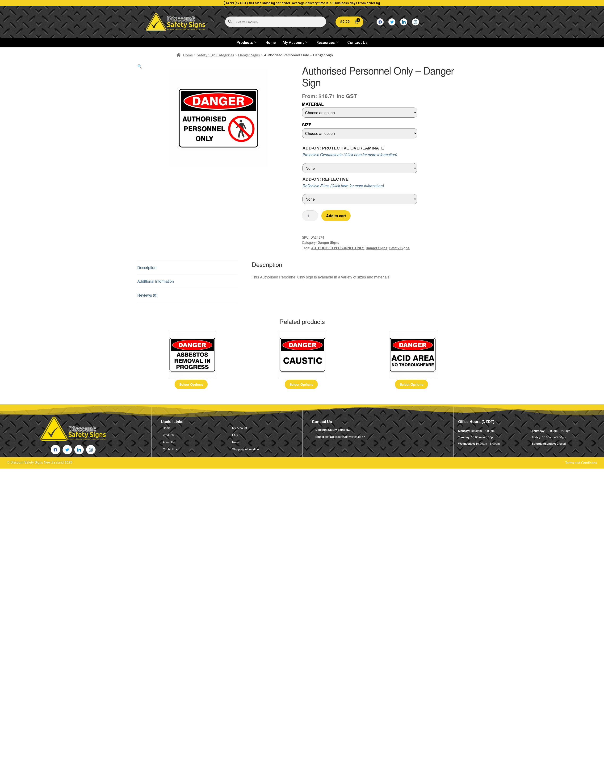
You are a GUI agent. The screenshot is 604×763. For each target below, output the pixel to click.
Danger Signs (249, 55)
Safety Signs (399, 247)
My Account (293, 42)
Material (313, 104)
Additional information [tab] (155, 281)
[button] (139, 66)
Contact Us (357, 42)
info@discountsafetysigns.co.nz (345, 437)
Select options (191, 384)
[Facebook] (380, 21)
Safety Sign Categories (215, 55)
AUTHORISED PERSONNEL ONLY (337, 247)
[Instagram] (415, 21)
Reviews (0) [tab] (147, 295)
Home (270, 42)
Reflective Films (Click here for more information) (343, 185)
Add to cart (336, 215)
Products (245, 42)
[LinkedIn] (403, 21)
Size (306, 125)
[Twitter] (391, 21)
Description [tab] (146, 267)
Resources (325, 42)
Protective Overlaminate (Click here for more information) (349, 154)
